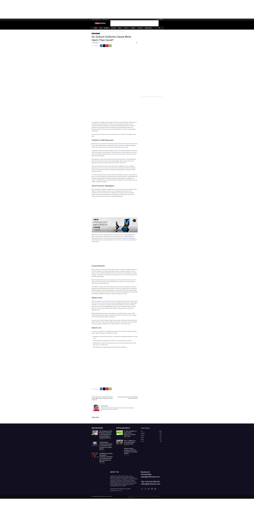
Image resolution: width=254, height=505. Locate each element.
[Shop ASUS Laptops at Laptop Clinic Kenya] (115, 224)
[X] (158, 19)
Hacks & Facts (97, 33)
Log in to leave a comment (97, 419)
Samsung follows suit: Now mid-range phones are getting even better (128, 397)
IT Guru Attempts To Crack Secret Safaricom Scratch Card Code (130, 433)
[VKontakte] (152, 489)
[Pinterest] (107, 45)
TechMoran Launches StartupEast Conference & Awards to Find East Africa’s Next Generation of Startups (106, 458)
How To (93, 33)
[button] (159, 28)
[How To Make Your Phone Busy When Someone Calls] (119, 442)
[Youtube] (161, 19)
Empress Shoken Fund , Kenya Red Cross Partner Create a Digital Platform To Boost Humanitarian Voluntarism (102, 398)
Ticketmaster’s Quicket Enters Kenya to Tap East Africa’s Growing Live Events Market (105, 446)
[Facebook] (155, 19)
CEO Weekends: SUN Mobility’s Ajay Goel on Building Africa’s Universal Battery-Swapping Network (105, 434)
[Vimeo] (160, 19)
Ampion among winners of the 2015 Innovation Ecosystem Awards (131, 451)
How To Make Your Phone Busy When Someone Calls (130, 442)
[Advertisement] (39, 9)
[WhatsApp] (110, 45)
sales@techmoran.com (115, 490)
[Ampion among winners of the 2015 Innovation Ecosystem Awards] (119, 450)
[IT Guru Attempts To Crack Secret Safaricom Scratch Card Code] (119, 432)
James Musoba (96, 42)
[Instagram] (157, 19)
